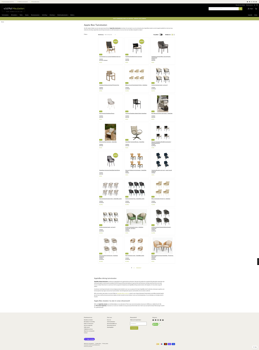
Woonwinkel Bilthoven (112, 323)
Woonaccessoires (35, 15)
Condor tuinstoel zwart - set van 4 (159, 85)
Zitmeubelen (14, 15)
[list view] (174, 35)
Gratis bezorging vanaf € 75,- (8, 1)
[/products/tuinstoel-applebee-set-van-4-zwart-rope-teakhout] (162, 160)
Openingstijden (110, 327)
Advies (255, 15)
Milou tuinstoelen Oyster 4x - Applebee (160, 198)
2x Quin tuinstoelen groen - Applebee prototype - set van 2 (134, 228)
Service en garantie (88, 325)
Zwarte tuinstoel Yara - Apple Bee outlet (134, 198)
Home (2, 22)
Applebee (101, 58)
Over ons (109, 319)
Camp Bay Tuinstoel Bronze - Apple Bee (134, 141)
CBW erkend (87, 327)
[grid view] (172, 35)
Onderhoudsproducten (62, 15)
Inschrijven (134, 328)
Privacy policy (105, 343)
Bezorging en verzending (89, 321)
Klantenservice (249, 5)
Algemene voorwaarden (89, 331)
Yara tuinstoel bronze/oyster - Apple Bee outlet (110, 198)
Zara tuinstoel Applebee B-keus (106, 113)
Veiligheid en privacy (88, 329)
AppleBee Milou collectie (123, 293)
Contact (85, 332)
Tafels (21, 15)
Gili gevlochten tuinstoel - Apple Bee (108, 141)
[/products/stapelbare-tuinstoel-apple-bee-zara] (110, 160)
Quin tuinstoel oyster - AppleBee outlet (134, 255)
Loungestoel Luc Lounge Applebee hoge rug (109, 56)
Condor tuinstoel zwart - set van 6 (107, 227)
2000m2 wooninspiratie (22, 1)
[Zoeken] (240, 8)
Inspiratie (250, 15)
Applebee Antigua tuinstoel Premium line (109, 85)
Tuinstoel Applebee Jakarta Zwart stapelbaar (135, 113)
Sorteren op (101, 34)
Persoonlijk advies (35, 1)
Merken (72, 15)
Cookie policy (98, 343)
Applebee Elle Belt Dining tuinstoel (133, 56)
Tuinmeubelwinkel (111, 321)
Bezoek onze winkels (240, 5)
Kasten (27, 15)
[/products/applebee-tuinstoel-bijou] (162, 47)
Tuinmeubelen (5, 15)
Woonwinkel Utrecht (111, 325)
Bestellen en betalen (88, 319)
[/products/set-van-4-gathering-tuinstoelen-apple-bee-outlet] (136, 160)
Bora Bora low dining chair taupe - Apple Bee (161, 113)
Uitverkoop (52, 15)
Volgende (138, 267)
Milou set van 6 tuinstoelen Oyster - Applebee (136, 85)
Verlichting (44, 15)
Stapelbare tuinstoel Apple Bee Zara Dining (109, 170)
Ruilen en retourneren (88, 323)
